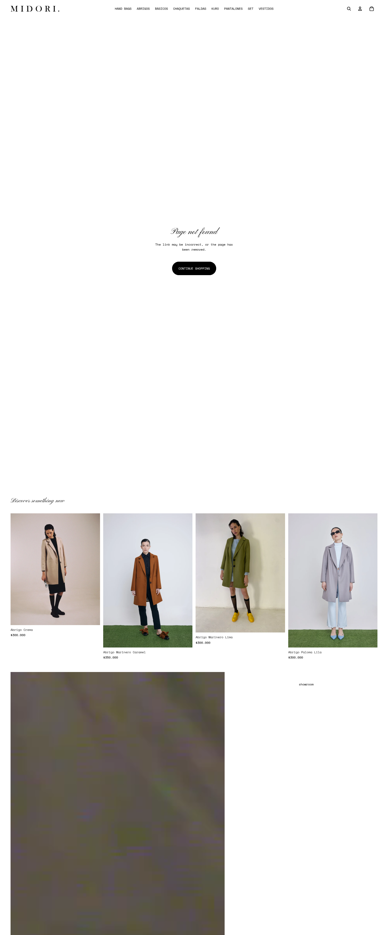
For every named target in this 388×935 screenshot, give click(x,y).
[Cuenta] (360, 8)
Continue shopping (194, 268)
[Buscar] (349, 8)
